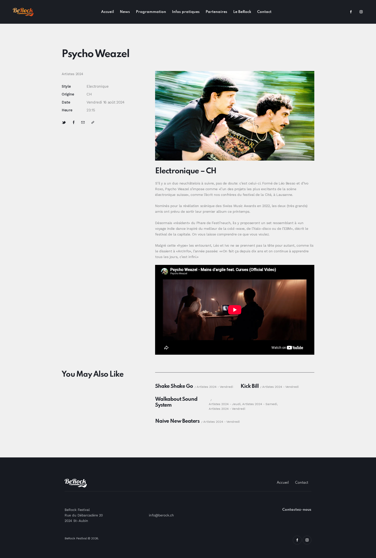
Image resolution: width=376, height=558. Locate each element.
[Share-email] (83, 122)
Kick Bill (249, 386)
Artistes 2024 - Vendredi (215, 387)
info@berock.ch (161, 515)
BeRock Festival (76, 538)
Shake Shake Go (174, 386)
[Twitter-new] (64, 122)
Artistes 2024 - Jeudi (224, 404)
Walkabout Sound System (176, 402)
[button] (92, 122)
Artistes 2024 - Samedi (259, 404)
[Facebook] (74, 122)
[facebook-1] (351, 12)
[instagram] (361, 12)
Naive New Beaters (177, 421)
